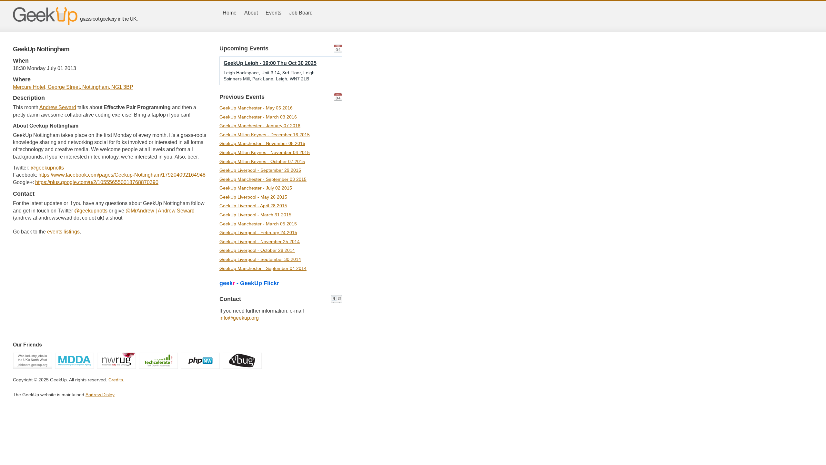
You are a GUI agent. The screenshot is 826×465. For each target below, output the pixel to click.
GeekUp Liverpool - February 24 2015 (258, 232)
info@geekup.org (239, 318)
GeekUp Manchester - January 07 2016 (259, 125)
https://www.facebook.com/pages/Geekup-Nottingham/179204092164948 (122, 175)
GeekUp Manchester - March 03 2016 (258, 116)
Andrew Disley (100, 394)
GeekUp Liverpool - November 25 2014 (259, 241)
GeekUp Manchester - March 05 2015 (258, 223)
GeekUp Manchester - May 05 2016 (256, 107)
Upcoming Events (243, 48)
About (251, 13)
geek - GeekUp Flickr (249, 283)
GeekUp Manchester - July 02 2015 (255, 188)
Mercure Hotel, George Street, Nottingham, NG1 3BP (73, 87)
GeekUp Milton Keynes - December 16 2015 (264, 134)
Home (230, 13)
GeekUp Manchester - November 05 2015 (262, 143)
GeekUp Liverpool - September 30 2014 (260, 259)
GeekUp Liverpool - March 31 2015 (255, 214)
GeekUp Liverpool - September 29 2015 (260, 170)
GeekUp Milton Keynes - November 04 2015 (264, 152)
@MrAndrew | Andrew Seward (160, 210)
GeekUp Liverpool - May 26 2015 (253, 197)
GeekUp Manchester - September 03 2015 (263, 179)
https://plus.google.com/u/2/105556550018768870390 (96, 182)
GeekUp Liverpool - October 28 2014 (257, 250)
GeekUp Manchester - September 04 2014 (263, 268)
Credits (115, 379)
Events (273, 13)
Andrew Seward (57, 107)
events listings (63, 231)
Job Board (301, 13)
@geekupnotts (47, 167)
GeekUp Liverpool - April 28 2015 (253, 205)
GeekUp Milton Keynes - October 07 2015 (262, 161)
